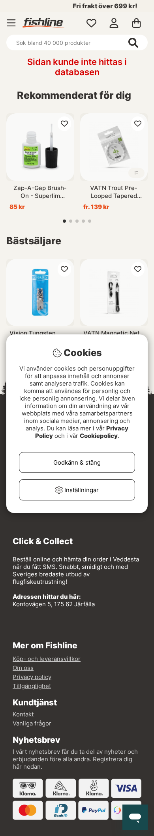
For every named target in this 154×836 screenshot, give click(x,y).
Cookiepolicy (99, 435)
